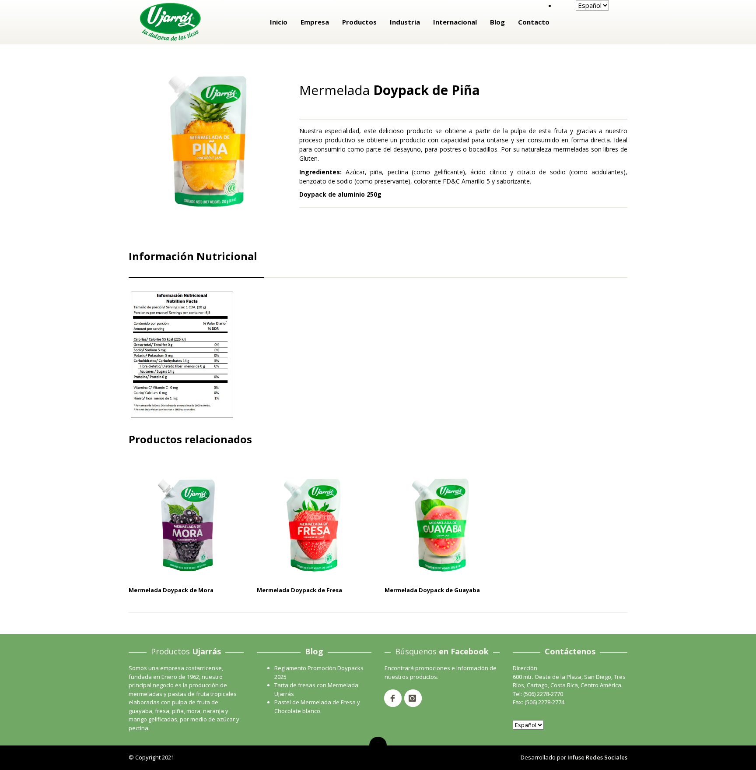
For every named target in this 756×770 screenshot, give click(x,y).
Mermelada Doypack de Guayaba (432, 590)
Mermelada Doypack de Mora (171, 590)
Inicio (278, 22)
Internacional (455, 22)
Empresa (315, 22)
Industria (405, 22)
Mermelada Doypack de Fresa (299, 590)
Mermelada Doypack (332, 74)
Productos (359, 22)
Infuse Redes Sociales (597, 757)
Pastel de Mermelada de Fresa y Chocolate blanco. (317, 706)
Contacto (534, 22)
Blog (497, 22)
